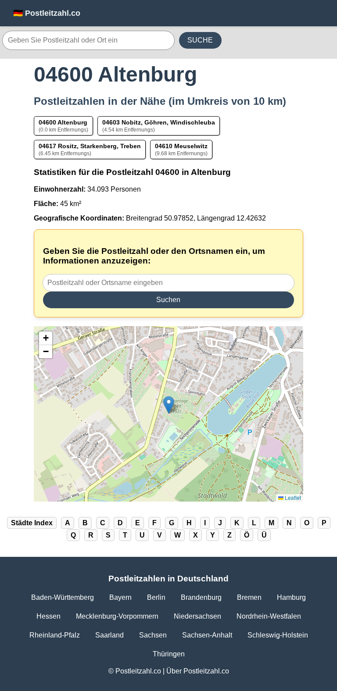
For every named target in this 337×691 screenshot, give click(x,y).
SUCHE (200, 40)
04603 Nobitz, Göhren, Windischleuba (158, 122)
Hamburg (291, 597)
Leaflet (292, 497)
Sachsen (153, 635)
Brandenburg (201, 597)
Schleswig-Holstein (277, 635)
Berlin (156, 597)
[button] (168, 405)
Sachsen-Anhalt (207, 635)
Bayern (120, 597)
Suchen (168, 299)
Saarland (109, 635)
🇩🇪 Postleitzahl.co (46, 13)
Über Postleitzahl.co (197, 671)
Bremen (249, 597)
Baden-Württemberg (62, 597)
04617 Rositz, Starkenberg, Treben (90, 146)
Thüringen (169, 654)
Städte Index (32, 523)
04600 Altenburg (63, 122)
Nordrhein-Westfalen (269, 616)
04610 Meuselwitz (181, 146)
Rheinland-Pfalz (54, 635)
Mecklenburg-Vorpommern (117, 616)
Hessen (48, 616)
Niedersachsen (197, 616)
